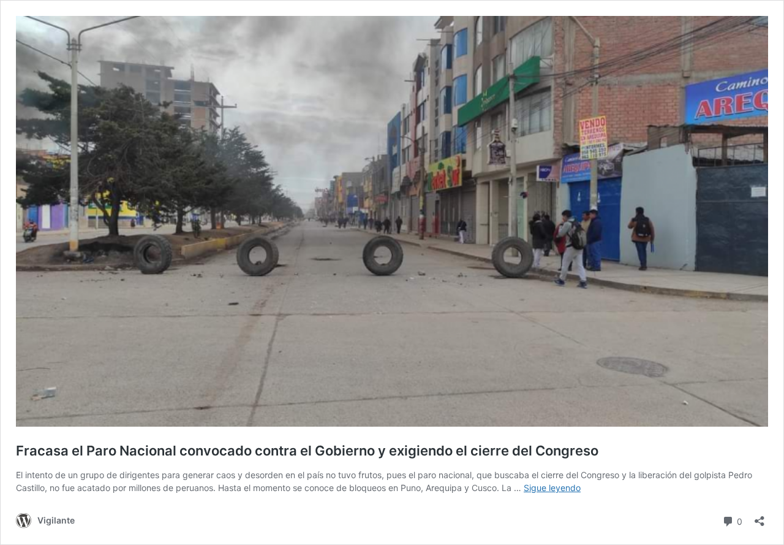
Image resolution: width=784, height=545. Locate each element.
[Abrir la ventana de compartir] (759, 517)
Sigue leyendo (552, 487)
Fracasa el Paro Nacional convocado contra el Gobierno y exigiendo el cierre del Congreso (307, 451)
